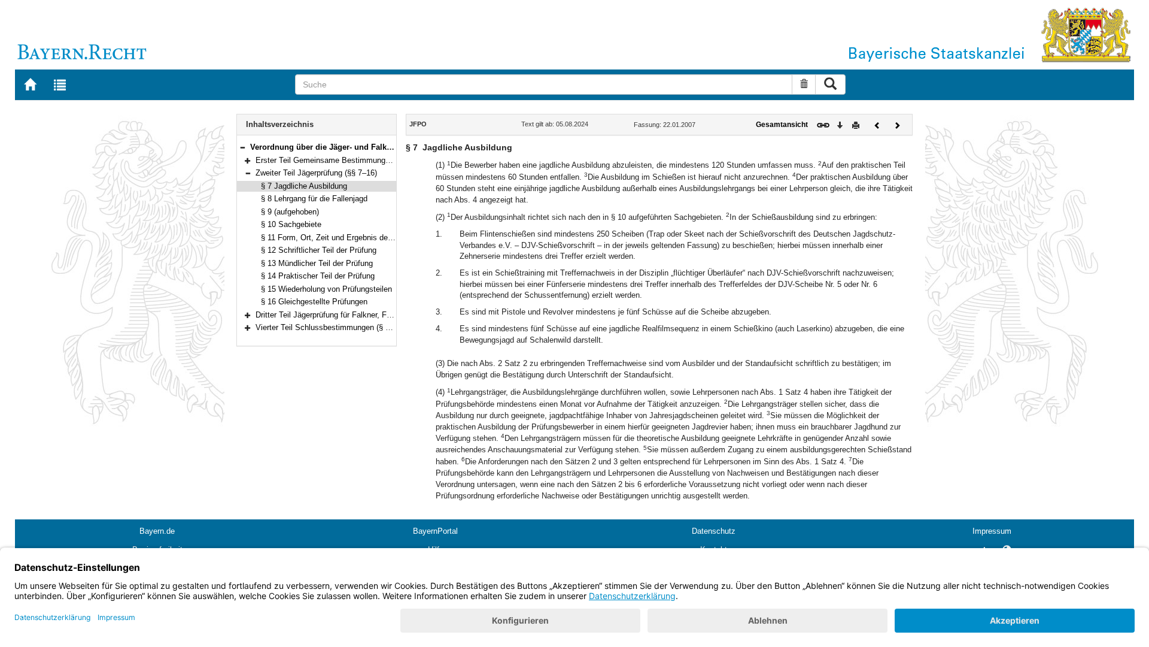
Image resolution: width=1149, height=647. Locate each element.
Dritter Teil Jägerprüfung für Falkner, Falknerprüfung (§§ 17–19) (364, 314)
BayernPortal (435, 531)
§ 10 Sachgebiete (291, 224)
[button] (242, 147)
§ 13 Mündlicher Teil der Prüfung (317, 263)
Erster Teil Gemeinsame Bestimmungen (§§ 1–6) (340, 160)
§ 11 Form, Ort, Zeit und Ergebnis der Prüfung (340, 237)
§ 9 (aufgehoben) (290, 211)
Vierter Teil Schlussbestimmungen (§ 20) (326, 327)
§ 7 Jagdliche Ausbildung (304, 186)
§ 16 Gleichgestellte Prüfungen (314, 301)
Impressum (991, 531)
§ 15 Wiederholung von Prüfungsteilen (326, 289)
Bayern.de (157, 531)
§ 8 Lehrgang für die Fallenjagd (314, 198)
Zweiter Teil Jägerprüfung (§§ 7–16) (316, 172)
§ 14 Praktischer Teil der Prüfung (318, 275)
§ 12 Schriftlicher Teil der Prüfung (318, 250)
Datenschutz (713, 531)
